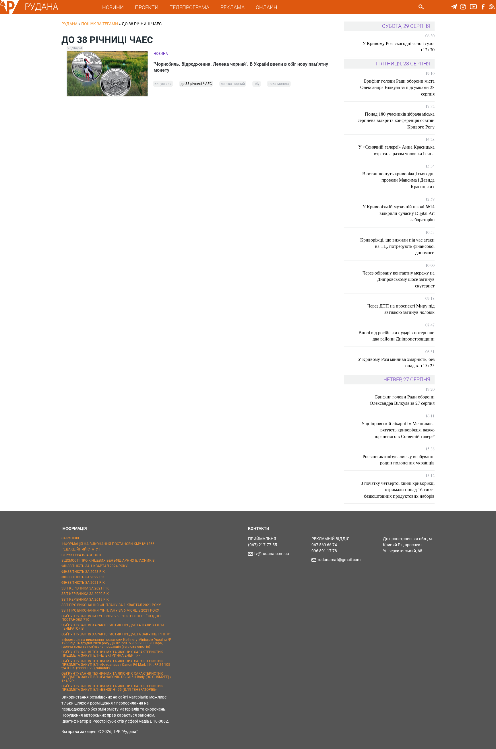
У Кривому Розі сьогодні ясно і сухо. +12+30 (399, 46)
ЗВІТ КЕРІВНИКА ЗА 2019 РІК (85, 600)
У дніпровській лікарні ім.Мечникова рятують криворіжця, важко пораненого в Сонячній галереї (398, 429)
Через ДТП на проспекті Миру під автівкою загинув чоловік (401, 309)
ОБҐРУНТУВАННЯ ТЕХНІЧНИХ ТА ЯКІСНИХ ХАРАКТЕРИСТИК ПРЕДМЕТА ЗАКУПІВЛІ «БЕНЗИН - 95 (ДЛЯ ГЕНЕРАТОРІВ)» (112, 688)
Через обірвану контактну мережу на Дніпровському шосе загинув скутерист (399, 279)
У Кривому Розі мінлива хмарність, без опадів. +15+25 (396, 362)
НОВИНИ (113, 7)
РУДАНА (41, 7)
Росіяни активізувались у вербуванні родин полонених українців (399, 459)
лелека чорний (233, 84)
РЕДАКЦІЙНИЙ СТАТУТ (80, 549)
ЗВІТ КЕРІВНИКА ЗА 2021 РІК (85, 588)
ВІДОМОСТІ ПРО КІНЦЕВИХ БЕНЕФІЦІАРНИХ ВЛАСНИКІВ (107, 561)
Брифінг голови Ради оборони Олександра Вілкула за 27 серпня (402, 400)
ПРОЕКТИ (146, 7)
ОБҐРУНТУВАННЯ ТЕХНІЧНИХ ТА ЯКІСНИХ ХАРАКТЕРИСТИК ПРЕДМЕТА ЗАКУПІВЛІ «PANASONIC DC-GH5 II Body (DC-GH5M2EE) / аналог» (116, 677)
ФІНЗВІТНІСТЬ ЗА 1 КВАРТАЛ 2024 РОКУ (94, 566)
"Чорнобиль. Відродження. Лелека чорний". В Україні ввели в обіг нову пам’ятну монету (241, 67)
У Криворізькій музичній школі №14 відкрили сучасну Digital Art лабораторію (399, 212)
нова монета (278, 84)
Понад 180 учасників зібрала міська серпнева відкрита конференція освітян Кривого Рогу (396, 120)
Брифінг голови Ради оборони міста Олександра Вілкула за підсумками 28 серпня (397, 87)
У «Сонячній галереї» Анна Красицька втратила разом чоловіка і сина (396, 150)
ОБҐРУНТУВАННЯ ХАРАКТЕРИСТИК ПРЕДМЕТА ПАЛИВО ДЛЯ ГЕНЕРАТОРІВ (112, 627)
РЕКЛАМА (232, 7)
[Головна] (9, 13)
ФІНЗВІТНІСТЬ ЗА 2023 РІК (83, 572)
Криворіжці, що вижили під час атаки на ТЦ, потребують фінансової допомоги (397, 246)
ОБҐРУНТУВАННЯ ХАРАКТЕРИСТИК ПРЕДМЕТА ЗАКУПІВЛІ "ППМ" (115, 634)
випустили (163, 84)
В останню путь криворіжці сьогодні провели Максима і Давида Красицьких (398, 179)
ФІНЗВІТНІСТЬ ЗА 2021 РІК (83, 583)
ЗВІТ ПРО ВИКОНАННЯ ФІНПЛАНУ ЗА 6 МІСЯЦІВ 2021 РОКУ (110, 610)
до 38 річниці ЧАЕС (196, 84)
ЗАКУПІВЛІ (70, 538)
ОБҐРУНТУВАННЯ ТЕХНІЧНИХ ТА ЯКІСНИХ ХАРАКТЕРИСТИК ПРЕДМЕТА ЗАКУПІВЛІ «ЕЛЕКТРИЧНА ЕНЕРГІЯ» (112, 653)
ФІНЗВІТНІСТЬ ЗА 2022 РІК (83, 577)
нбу (256, 84)
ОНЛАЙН (266, 7)
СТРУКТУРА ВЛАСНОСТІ (81, 555)
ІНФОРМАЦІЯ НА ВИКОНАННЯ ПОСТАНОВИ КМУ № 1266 (107, 544)
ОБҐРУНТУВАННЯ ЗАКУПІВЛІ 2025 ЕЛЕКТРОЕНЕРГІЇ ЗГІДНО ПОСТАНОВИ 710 (110, 618)
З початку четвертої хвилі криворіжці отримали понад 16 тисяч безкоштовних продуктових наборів (398, 489)
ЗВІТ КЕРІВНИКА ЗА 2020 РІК (85, 594)
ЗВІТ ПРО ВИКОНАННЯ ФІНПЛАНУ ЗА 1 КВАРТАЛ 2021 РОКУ (111, 605)
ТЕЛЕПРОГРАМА (189, 7)
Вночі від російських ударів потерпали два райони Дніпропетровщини (397, 335)
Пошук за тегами (99, 24)
